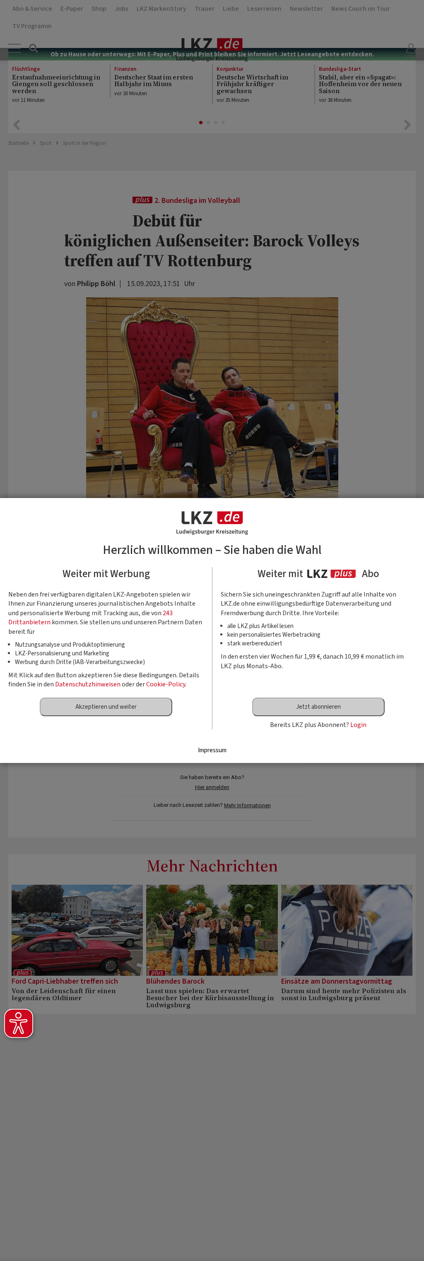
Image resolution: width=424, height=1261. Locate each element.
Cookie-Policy (165, 684)
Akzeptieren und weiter (106, 707)
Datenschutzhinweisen (87, 684)
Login (358, 724)
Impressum (212, 750)
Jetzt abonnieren (318, 707)
